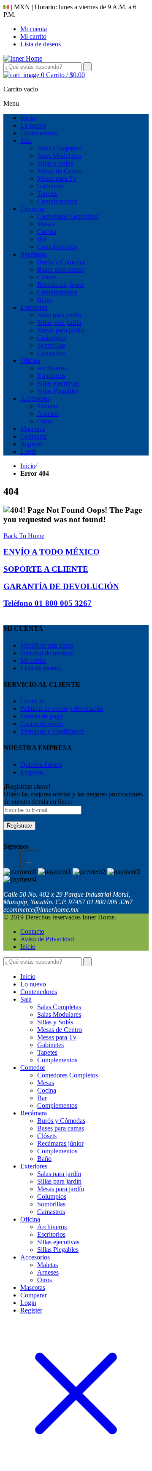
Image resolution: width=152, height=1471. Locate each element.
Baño (44, 1158)
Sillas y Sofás (55, 1022)
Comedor (32, 1067)
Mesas (45, 1082)
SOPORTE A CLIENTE (45, 569)
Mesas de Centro (59, 1029)
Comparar (33, 1295)
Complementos (57, 1060)
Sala (26, 999)
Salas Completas (59, 1006)
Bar (42, 1097)
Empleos (31, 772)
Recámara (33, 1113)
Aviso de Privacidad (47, 939)
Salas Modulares (59, 1014)
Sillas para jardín (59, 1181)
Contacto (32, 701)
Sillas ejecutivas (58, 1242)
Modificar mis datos (46, 645)
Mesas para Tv (56, 1037)
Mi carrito (33, 36)
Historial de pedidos (46, 652)
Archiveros (52, 1226)
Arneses (48, 1272)
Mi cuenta (33, 28)
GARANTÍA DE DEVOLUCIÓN (61, 586)
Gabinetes (50, 1044)
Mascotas (32, 1287)
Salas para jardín (59, 1173)
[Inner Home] (22, 58)
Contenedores (38, 991)
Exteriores (33, 1166)
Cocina (46, 1090)
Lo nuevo (33, 984)
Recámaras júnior (60, 1143)
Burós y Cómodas (61, 1120)
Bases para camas (60, 1128)
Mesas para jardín (60, 1188)
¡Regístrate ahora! (27, 786)
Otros (44, 1279)
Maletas (47, 1264)
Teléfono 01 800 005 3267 (47, 603)
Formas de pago (41, 716)
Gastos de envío (41, 723)
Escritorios (51, 1234)
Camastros (51, 1211)
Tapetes (47, 1052)
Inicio (27, 465)
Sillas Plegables (58, 1249)
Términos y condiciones (52, 731)
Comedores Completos (67, 1075)
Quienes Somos (41, 764)
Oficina (30, 1219)
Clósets (47, 1135)
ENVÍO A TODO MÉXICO (51, 551)
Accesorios (35, 1257)
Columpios (51, 1196)
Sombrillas (51, 1204)
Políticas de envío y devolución (61, 708)
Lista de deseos (40, 44)
